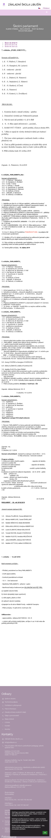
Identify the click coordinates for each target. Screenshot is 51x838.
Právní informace (10, 709)
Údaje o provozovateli (12, 715)
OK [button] (45, 833)
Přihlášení (46, 8)
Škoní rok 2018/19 (11, 43)
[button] (39, 8)
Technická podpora (11, 702)
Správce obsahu (10, 699)
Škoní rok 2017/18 (11, 45)
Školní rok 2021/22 (11, 46)
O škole (7, 722)
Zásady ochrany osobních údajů (15, 712)
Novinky (7, 729)
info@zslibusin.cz (11, 742)
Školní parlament (25, 31)
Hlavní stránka (12, 29)
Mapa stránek (9, 719)
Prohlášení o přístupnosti (13, 705)
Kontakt (7, 726)
